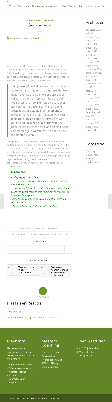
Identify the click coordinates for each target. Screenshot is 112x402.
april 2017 (91, 90)
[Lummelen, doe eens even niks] (39, 48)
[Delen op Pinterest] (32, 249)
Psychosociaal (47, 20)
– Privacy (11, 375)
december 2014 (93, 112)
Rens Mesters (54, 228)
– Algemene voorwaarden (20, 364)
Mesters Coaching (51, 352)
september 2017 (94, 83)
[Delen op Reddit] (60, 249)
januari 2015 (92, 108)
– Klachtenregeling (16, 371)
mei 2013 (90, 119)
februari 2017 (93, 98)
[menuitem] (26, 6)
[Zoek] (103, 6)
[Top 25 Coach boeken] (110, 201)
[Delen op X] (17, 249)
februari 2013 (93, 123)
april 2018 (91, 79)
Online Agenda (19, 355)
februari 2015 (93, 105)
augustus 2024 (93, 29)
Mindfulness (92, 154)
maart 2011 (91, 130)
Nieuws (37, 20)
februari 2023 (93, 36)
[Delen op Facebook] (10, 249)
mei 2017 (90, 87)
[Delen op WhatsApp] (25, 249)
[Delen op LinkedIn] (39, 249)
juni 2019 (90, 54)
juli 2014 (90, 115)
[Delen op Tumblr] (46, 249)
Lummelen (54, 234)
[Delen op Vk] (53, 249)
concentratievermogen (25, 234)
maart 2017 (91, 94)
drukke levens (43, 234)
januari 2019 (92, 65)
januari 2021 (92, 47)
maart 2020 (91, 51)
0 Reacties (38, 228)
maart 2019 (91, 58)
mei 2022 (90, 40)
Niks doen (63, 234)
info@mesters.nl (50, 366)
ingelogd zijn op (23, 317)
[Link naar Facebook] (103, 398)
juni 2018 (90, 76)
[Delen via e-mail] (68, 249)
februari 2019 (93, 61)
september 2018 (94, 72)
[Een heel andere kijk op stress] (2, 201)
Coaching (29, 20)
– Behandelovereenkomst (20, 368)
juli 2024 (90, 33)
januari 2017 (92, 101)
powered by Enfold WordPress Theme (45, 398)
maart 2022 (91, 44)
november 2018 (94, 69)
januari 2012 (92, 126)
